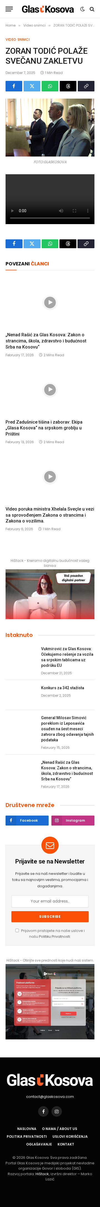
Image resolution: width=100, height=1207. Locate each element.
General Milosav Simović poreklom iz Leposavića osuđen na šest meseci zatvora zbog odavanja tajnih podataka (67, 729)
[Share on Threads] (68, 86)
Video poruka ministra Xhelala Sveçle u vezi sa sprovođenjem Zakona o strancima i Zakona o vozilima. (50, 515)
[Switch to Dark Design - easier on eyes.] (82, 9)
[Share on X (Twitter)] (32, 86)
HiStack (42, 1174)
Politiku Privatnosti (54, 936)
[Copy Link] (86, 86)
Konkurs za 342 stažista (62, 688)
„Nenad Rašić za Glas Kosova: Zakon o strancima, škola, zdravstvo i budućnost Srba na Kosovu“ (46, 341)
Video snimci (18, 39)
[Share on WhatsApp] (50, 86)
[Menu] (9, 9)
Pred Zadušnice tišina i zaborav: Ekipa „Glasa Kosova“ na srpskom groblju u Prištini (44, 428)
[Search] (91, 9)
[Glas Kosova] (48, 9)
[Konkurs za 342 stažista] (21, 695)
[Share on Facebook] (14, 86)
